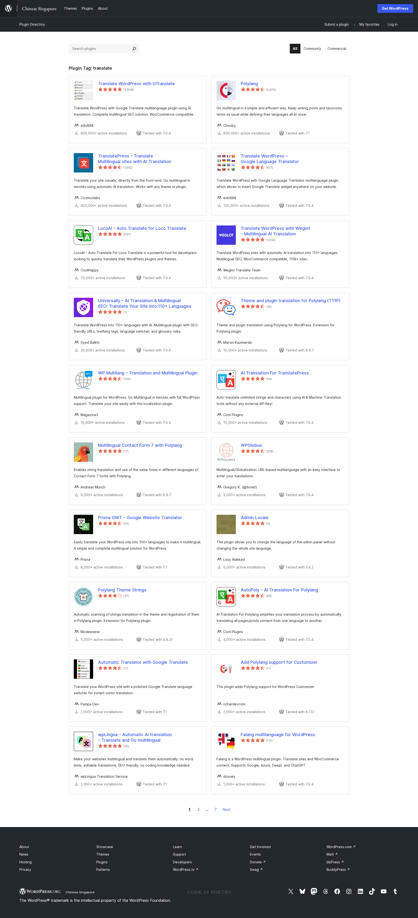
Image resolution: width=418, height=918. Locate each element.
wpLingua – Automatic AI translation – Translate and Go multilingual (135, 737)
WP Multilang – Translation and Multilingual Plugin (147, 372)
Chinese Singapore (80, 892)
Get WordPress (395, 8)
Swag (256, 869)
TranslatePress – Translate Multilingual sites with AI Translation (134, 158)
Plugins (102, 862)
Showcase (104, 847)
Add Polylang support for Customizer (279, 662)
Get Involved (260, 847)
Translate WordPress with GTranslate (136, 83)
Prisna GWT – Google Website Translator (140, 517)
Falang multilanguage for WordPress (278, 734)
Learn (177, 847)
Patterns (103, 869)
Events (255, 854)
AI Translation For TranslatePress (275, 372)
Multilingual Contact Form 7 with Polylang (140, 445)
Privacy (25, 869)
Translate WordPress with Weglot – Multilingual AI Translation (275, 231)
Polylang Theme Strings (122, 589)
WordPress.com (341, 847)
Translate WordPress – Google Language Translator (270, 158)
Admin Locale (255, 517)
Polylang (249, 83)
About (24, 847)
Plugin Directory (32, 24)
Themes (102, 854)
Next (226, 809)
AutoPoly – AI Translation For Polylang (279, 589)
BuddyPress (338, 869)
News (23, 854)
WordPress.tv (186, 869)
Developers (182, 862)
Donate (258, 862)
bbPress (335, 862)
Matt (332, 854)
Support (179, 854)
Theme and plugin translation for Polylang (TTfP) (291, 300)
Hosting (25, 862)
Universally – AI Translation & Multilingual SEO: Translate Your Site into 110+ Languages (144, 303)
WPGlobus (251, 445)
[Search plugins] (134, 48)
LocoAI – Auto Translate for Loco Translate (142, 228)
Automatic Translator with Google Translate (143, 662)
